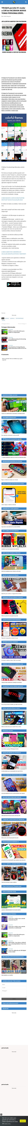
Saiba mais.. (7, 1123)
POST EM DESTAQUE (19, 318)
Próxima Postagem (22, 323)
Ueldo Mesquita (7, 16)
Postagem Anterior (6, 323)
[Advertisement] (14, 65)
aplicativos (12, 318)
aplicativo (7, 318)
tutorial (3, 320)
